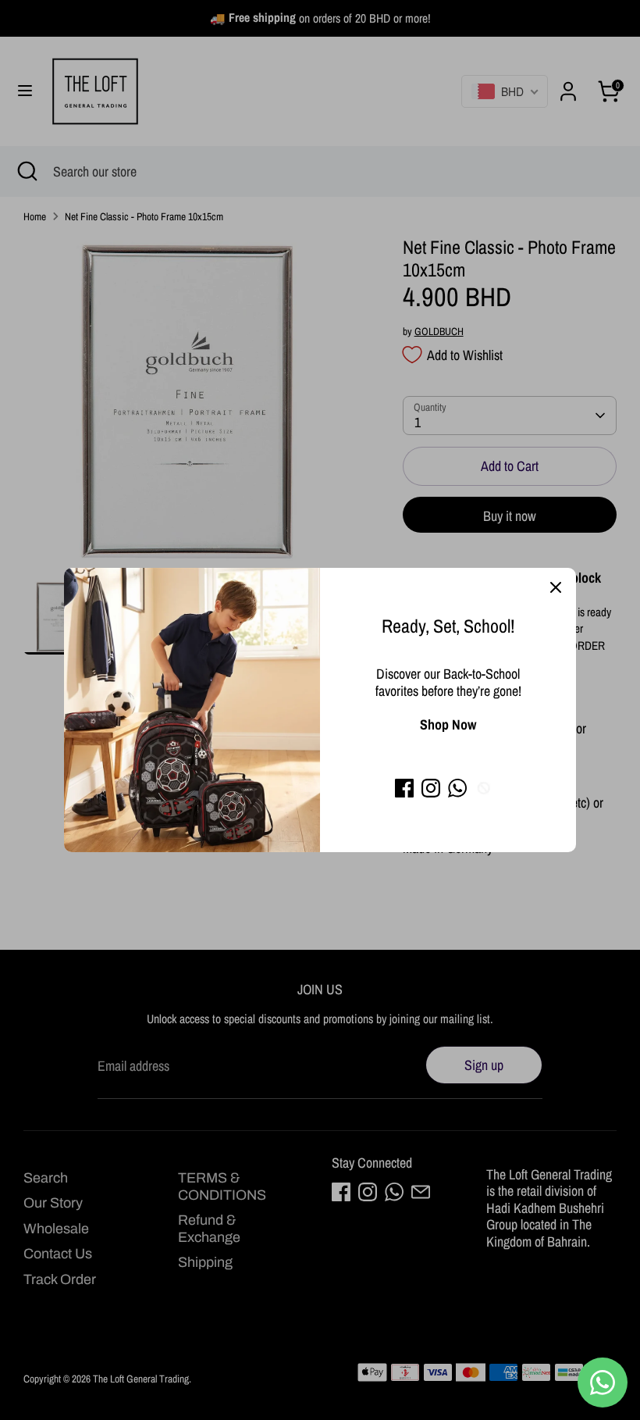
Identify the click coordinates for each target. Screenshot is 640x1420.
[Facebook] (404, 788)
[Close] (556, 588)
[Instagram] (430, 788)
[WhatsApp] (457, 788)
